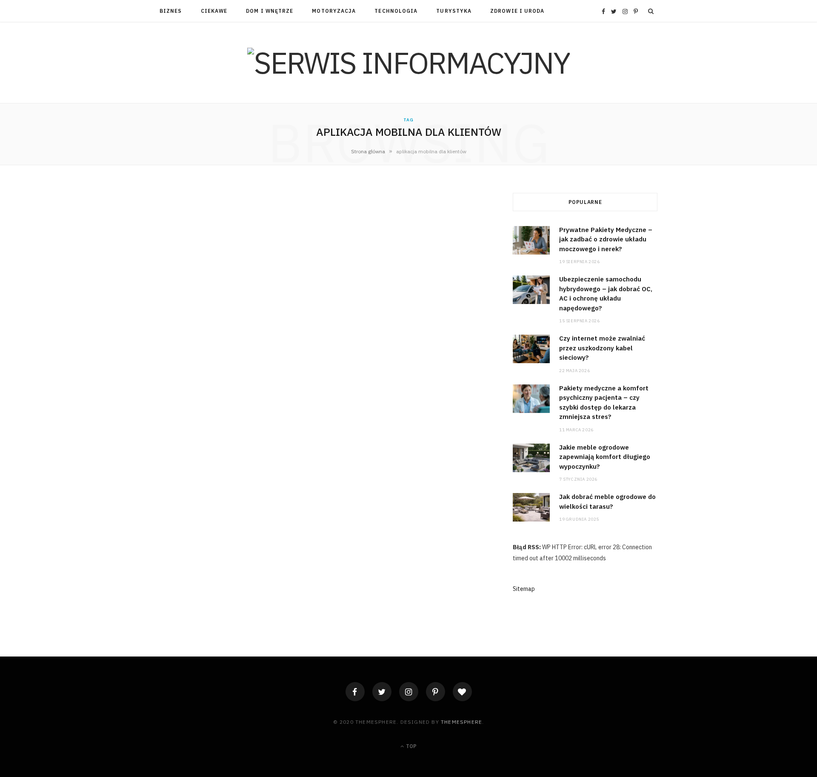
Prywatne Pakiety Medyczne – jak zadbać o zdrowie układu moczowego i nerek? (605, 239)
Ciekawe (214, 11)
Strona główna (368, 151)
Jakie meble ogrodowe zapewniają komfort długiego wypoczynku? (604, 456)
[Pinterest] (435, 691)
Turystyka (453, 11)
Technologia (395, 11)
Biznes (171, 11)
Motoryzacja (334, 11)
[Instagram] (408, 691)
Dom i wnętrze (269, 11)
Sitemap (524, 589)
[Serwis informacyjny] (408, 62)
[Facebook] (355, 691)
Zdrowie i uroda (517, 11)
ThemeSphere (461, 722)
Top (411, 746)
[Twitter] (381, 691)
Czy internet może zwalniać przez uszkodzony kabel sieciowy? (602, 347)
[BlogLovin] (462, 691)
